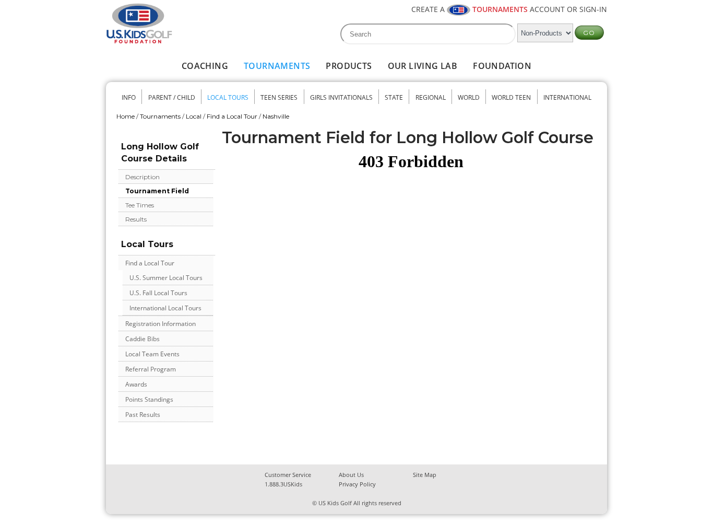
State (394, 97)
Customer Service (288, 475)
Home (125, 116)
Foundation (502, 66)
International (567, 97)
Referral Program (150, 369)
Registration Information (160, 323)
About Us (351, 475)
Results (136, 219)
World (469, 97)
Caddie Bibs (142, 338)
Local (193, 116)
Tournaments (277, 66)
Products (349, 66)
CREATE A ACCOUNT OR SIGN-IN (509, 9)
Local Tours (227, 97)
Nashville (276, 116)
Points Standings (149, 399)
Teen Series (279, 97)
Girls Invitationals (341, 97)
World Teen (511, 97)
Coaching (205, 66)
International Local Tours (165, 308)
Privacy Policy (357, 484)
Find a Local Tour (232, 116)
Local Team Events (152, 354)
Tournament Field (157, 191)
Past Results (142, 414)
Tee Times (139, 205)
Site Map (424, 475)
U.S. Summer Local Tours (166, 277)
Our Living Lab (423, 66)
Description (142, 177)
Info (129, 97)
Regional (430, 97)
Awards (136, 384)
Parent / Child (171, 97)
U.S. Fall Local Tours (158, 292)
